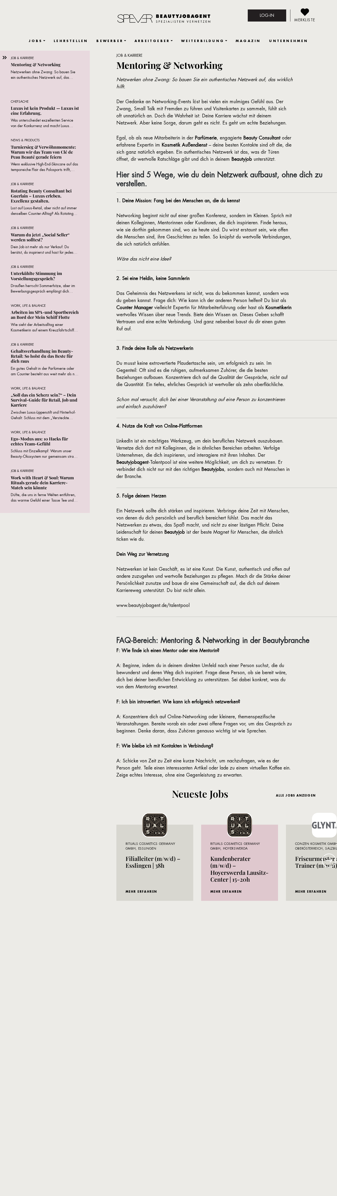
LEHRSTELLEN (71, 41)
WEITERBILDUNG (202, 41)
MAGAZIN (248, 41)
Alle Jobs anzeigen (296, 795)
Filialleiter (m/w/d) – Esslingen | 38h (153, 862)
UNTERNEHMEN (288, 41)
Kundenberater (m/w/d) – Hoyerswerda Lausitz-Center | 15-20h (239, 869)
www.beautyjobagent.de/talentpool (153, 605)
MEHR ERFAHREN (141, 891)
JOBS (35, 41)
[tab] (45, 75)
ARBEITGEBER (152, 41)
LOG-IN (267, 15)
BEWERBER (109, 41)
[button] (329, 860)
